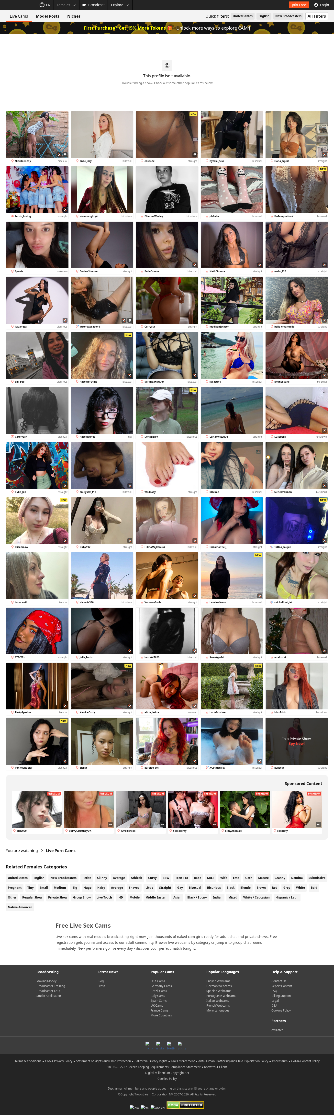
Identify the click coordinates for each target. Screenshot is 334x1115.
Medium (60, 888)
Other (12, 897)
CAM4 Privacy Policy (58, 1061)
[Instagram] (160, 1045)
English (263, 16)
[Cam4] (17, 5)
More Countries (161, 1015)
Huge (87, 888)
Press (101, 986)
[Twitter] (171, 1045)
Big (74, 888)
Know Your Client (215, 1067)
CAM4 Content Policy (305, 1061)
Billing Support (281, 996)
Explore (117, 4)
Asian (177, 897)
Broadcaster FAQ (48, 991)
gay (180, 888)
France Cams (159, 1010)
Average (119, 878)
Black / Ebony (197, 897)
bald (314, 888)
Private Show (57, 897)
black (230, 888)
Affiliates (277, 1030)
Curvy (152, 878)
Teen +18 (181, 878)
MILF (210, 878)
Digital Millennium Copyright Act (167, 1073)
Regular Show (32, 897)
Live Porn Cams (61, 850)
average (117, 888)
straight (165, 888)
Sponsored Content (303, 783)
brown (261, 888)
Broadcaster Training (50, 986)
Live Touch (104, 897)
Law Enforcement (183, 1061)
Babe (197, 878)
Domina (297, 878)
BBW (166, 878)
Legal (275, 1001)
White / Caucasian (256, 897)
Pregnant (15, 888)
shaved (134, 888)
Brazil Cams (159, 991)
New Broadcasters (288, 16)
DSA (274, 1005)
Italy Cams (158, 996)
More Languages (217, 1010)
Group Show (82, 897)
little (149, 888)
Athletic (136, 878)
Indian (218, 897)
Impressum (280, 1061)
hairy (101, 888)
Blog (101, 981)
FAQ (274, 991)
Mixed (232, 897)
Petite (86, 878)
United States (243, 16)
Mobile (135, 897)
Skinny (102, 878)
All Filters (317, 16)
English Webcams (218, 981)
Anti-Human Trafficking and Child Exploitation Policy (233, 1061)
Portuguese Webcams (221, 996)
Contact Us (278, 981)
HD (121, 897)
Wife (223, 878)
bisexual (195, 888)
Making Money (46, 981)
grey (286, 888)
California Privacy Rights (150, 1061)
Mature (263, 878)
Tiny (30, 888)
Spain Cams (159, 1001)
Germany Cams (161, 986)
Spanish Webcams (218, 991)
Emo (236, 878)
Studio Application (48, 996)
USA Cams (158, 981)
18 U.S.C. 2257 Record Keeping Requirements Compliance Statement (153, 1067)
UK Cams (157, 1005)
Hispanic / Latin (287, 897)
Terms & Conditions (28, 1061)
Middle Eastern (156, 897)
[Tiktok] (149, 1045)
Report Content (281, 986)
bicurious (214, 888)
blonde (245, 888)
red (275, 888)
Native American (20, 907)
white (300, 888)
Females (63, 4)
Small (44, 888)
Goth (248, 878)
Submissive (317, 878)
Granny (280, 878)
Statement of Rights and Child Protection (103, 1061)
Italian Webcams (217, 1001)
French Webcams (218, 1005)
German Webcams (219, 986)
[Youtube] (182, 1045)
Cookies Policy (281, 1010)
